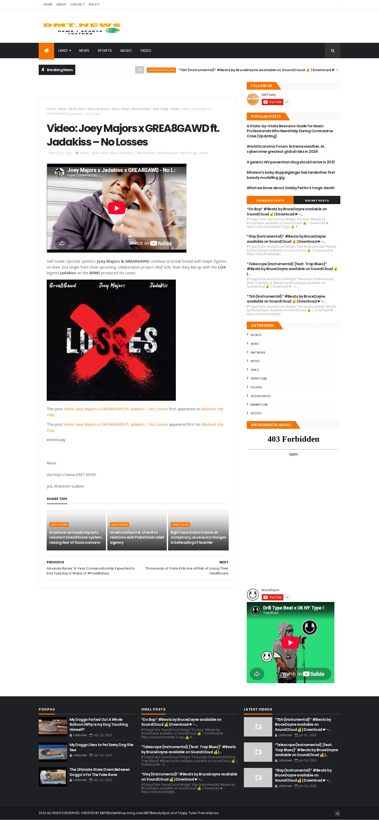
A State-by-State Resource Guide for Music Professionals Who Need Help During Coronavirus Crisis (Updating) (290, 131)
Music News (120, 109)
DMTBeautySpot (156, 813)
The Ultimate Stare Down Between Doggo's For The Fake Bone (100, 772)
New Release (141, 109)
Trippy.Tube (259, 378)
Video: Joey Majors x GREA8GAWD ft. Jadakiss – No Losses (116, 408)
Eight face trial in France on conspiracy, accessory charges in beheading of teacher (198, 537)
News (84, 50)
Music (126, 50)
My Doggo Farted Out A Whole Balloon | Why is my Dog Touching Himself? (99, 724)
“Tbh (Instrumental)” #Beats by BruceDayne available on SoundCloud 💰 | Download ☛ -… (238, 70)
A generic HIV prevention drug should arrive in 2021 (290, 162)
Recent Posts (317, 200)
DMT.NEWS (258, 352)
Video (146, 50)
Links (63, 50)
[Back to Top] (337, 813)
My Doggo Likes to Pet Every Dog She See (101, 747)
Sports (105, 50)
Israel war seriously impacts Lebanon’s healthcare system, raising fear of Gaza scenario (75, 537)
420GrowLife (261, 396)
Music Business (99, 109)
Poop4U (256, 387)
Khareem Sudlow (140, 70)
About (61, 4)
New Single (161, 109)
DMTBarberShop (113, 813)
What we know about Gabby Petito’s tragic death (290, 187)
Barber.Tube (259, 405)
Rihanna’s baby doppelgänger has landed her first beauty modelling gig (291, 175)
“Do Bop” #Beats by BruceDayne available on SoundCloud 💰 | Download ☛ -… (287, 211)
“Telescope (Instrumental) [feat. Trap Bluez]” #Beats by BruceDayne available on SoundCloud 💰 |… (292, 269)
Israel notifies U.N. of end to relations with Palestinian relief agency (137, 537)
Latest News (59, 524)
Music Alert (77, 109)
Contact (78, 4)
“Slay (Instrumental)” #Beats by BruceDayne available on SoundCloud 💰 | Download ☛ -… (286, 239)
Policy (94, 4)
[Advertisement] (99, 89)
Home (48, 4)
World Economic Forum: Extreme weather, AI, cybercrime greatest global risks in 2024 (286, 149)
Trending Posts (270, 200)
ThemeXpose (207, 813)
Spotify (256, 413)
